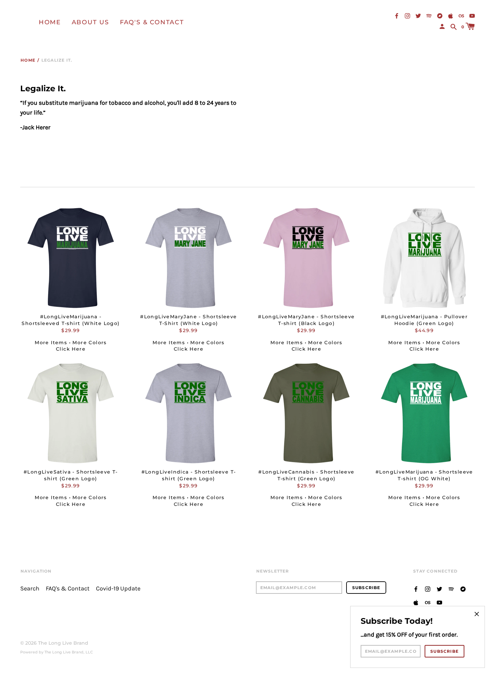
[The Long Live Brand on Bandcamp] (439, 15)
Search (29, 588)
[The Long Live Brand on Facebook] (396, 15)
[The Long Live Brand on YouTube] (472, 15)
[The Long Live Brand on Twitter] (418, 15)
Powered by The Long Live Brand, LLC (56, 652)
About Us (90, 22)
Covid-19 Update (118, 588)
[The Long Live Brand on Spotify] (429, 15)
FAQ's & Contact (152, 22)
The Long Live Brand (63, 643)
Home (50, 22)
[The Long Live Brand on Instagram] (407, 15)
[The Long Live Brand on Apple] (450, 15)
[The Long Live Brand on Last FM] (461, 15)
